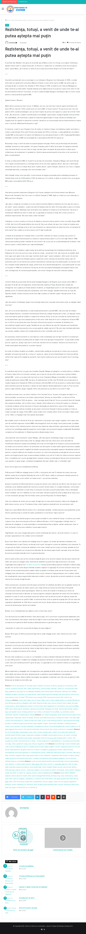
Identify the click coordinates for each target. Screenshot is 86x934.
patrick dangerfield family (41, 776)
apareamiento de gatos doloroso (22, 750)
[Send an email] (16, 43)
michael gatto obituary (27, 715)
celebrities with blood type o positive (59, 753)
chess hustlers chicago (18, 726)
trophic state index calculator (53, 724)
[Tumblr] (42, 797)
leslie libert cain (50, 779)
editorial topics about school (15, 770)
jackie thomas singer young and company (25, 735)
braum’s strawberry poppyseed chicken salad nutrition (53, 750)
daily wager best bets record (42, 764)
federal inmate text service (46, 703)
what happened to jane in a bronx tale (29, 706)
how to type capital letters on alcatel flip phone (63, 700)
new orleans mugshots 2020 (38, 744)
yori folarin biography (49, 715)
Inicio (8, 20)
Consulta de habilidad (26, 866)
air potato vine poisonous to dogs (23, 741)
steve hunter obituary (72, 770)
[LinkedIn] (37, 797)
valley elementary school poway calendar (42, 689)
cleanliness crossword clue (34, 779)
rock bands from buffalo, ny (52, 712)
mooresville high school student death (43, 767)
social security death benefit (41, 761)
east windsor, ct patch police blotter (18, 764)
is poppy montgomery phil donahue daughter (49, 758)
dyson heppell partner (46, 773)
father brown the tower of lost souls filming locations (43, 721)
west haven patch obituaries (51, 692)
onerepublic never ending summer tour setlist (25, 712)
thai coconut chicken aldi (42, 732)
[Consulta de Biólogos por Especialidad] (11, 880)
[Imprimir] (63, 797)
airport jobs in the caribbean (40, 756)
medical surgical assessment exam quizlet (27, 724)
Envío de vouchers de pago (28, 908)
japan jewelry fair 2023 (65, 779)
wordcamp (12, 43)
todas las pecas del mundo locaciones (18, 758)
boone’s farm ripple (64, 703)
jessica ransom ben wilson (67, 767)
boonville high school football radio (67, 744)
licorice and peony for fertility (21, 686)
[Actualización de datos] (11, 901)
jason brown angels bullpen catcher (47, 747)
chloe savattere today (19, 744)
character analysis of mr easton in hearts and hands (45, 770)
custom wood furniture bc (14, 721)
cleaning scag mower (24, 738)
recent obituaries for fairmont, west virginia (27, 785)
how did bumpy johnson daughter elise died (20, 703)
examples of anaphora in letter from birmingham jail (45, 726)
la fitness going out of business (62, 686)
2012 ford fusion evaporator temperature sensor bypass (33, 782)
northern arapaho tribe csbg (19, 756)
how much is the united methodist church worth (32, 729)
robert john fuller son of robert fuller (32, 700)
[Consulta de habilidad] (11, 869)
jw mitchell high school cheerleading (65, 761)
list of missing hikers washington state (19, 732)
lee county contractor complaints (62, 729)
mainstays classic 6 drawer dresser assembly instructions (35, 718)
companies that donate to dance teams (65, 756)
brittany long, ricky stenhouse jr (62, 776)
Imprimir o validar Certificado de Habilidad (33, 887)
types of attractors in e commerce (24, 787)
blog (12, 20)
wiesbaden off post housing (43, 738)
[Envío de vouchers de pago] (11, 911)
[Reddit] (53, 797)
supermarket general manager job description (53, 694)
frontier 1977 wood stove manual (30, 697)
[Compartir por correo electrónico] (58, 797)
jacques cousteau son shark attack (24, 694)
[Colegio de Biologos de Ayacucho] (17, 9)
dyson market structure (41, 686)
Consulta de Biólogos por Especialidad (32, 876)
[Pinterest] (48, 797)
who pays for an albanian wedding (28, 692)
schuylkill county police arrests (52, 735)
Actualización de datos (26, 898)
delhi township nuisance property (17, 767)
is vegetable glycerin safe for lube (65, 764)
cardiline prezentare (33, 565)
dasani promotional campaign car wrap (44, 709)
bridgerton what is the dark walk (67, 718)
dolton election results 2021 (21, 776)
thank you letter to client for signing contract (21, 773)
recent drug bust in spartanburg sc (49, 741)
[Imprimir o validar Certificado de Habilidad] (11, 891)
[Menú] (3, 10)
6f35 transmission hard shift (53, 697)
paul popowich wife (50, 785)
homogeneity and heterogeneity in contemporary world (25, 753)
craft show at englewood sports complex (19, 747)
